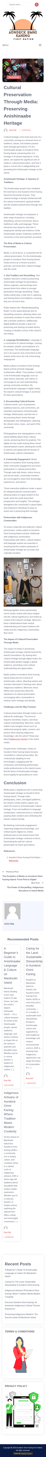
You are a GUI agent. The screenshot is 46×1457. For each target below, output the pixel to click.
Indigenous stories (18, 739)
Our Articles (14, 77)
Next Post (35, 883)
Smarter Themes (26, 1453)
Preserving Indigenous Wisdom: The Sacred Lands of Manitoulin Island (21, 1316)
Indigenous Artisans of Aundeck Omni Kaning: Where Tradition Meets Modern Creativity (22, 1293)
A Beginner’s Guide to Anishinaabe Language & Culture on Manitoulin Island (21, 1273)
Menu (5, 45)
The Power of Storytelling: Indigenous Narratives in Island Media (25, 889)
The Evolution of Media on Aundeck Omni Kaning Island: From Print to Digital (22, 878)
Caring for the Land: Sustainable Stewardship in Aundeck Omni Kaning (22, 1283)
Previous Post (12, 872)
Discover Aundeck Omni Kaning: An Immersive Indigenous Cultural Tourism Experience (22, 1305)
